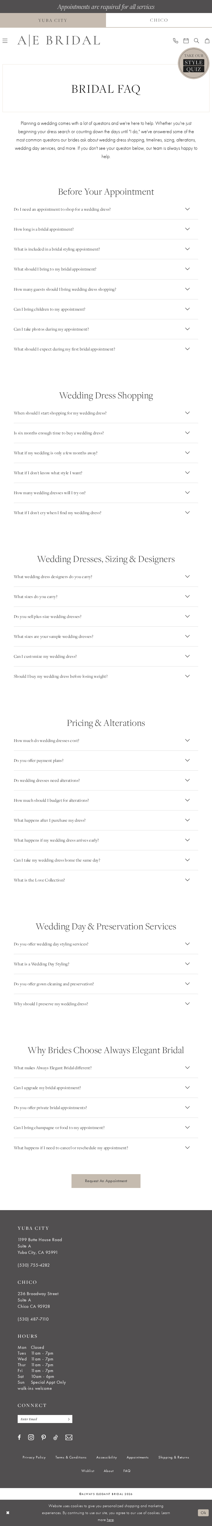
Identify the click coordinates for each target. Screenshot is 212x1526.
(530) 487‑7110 (33, 1319)
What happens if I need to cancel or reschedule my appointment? (71, 1147)
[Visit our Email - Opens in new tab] (68, 1437)
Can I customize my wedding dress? (45, 656)
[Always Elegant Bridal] (58, 41)
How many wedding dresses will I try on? (50, 492)
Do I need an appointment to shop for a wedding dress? (62, 209)
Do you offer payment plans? (38, 760)
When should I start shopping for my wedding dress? (60, 413)
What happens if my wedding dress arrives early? (56, 840)
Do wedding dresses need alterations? (47, 780)
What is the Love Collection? (39, 880)
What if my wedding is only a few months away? (56, 452)
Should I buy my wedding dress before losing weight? (61, 676)
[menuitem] (175, 40)
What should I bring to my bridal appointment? (55, 269)
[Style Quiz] (194, 63)
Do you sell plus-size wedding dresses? (47, 616)
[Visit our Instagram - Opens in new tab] (31, 1437)
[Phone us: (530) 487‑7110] (175, 40)
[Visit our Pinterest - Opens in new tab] (43, 1438)
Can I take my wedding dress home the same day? (57, 860)
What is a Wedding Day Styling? (41, 963)
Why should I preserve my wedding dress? (51, 1003)
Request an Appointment (106, 1181)
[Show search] (196, 40)
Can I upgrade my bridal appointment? (47, 1087)
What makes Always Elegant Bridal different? (53, 1067)
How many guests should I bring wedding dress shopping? (65, 289)
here (110, 1519)
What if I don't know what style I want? (48, 472)
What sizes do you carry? (35, 596)
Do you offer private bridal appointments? (50, 1107)
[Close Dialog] (8, 1513)
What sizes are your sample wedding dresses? (53, 636)
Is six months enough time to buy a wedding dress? (59, 432)
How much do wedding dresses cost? (46, 740)
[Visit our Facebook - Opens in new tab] (19, 1437)
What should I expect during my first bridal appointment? (64, 349)
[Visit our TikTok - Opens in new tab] (55, 1437)
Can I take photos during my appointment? (51, 329)
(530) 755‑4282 (34, 1265)
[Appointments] (186, 40)
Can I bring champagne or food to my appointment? (59, 1127)
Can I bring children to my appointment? (50, 309)
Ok (203, 1512)
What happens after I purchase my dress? (50, 820)
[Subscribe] (67, 1419)
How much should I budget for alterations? (51, 800)
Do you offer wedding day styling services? (51, 944)
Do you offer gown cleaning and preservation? (54, 983)
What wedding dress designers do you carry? (53, 576)
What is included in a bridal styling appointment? (57, 249)
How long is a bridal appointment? (44, 229)
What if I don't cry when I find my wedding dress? (57, 512)
